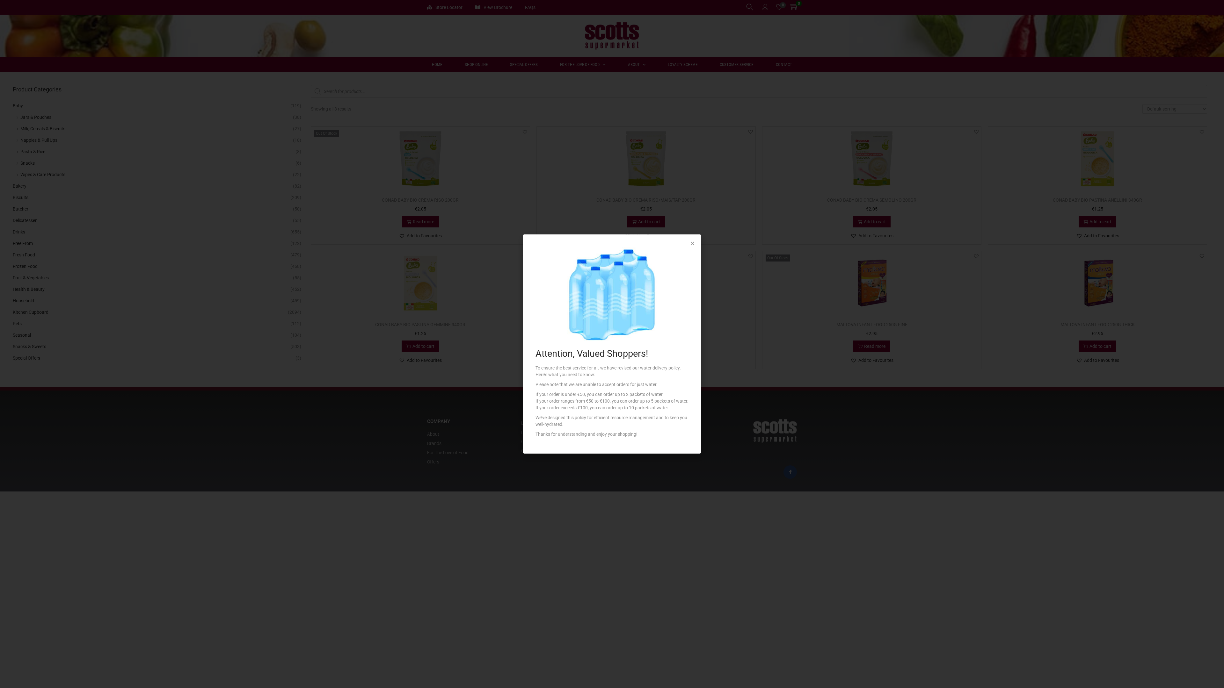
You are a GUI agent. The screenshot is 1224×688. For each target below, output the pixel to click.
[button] (692, 243)
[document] (612, 344)
